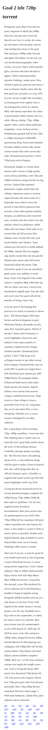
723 (34, 720)
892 (12, 720)
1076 (38, 724)
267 (22, 709)
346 (41, 713)
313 (20, 720)
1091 (12, 713)
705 (5, 720)
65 (5, 713)
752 (27, 716)
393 (12, 716)
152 (12, 706)
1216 (22, 724)
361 (5, 706)
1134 (38, 709)
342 (34, 713)
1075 (6, 709)
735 (5, 716)
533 (34, 706)
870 (20, 706)
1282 (13, 724)
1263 (14, 709)
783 (41, 720)
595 (20, 716)
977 (5, 724)
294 (27, 706)
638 (41, 706)
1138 (30, 709)
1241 (30, 724)
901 (27, 720)
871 (20, 713)
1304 (35, 716)
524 (27, 713)
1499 (6, 727)
